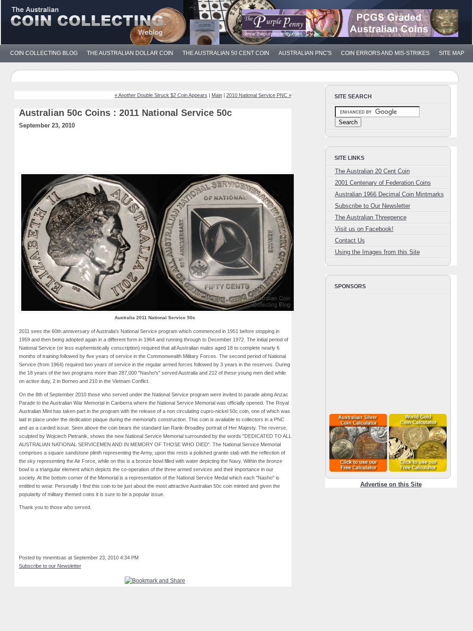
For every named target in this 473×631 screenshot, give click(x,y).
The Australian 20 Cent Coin (372, 171)
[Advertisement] (169, 153)
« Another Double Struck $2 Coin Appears (161, 95)
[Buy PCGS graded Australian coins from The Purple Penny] (350, 34)
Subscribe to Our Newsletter (372, 205)
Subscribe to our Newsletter (50, 566)
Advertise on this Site (391, 484)
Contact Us (350, 240)
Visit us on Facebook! (364, 228)
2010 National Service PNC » (258, 95)
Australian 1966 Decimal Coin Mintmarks (389, 194)
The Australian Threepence (370, 217)
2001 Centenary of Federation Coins (383, 182)
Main (217, 95)
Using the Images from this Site (377, 252)
